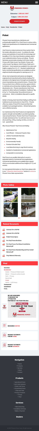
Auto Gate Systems (20, 384)
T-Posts (20, 394)
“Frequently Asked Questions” (15, 171)
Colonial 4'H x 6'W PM (12, 233)
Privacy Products (20, 392)
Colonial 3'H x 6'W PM (12, 229)
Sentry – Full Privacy (11, 282)
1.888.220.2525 (22, 17)
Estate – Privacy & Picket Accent (14, 272)
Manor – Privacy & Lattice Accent (15, 274)
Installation (7, 286)
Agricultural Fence (20, 382)
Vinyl (7, 27)
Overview (7, 268)
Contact (20, 372)
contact (32, 171)
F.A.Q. (5, 288)
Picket (7, 280)
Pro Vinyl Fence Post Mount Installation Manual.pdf (18, 245)
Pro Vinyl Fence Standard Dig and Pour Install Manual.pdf (20, 251)
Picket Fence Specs (12, 237)
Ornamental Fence (20, 388)
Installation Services (20, 409)
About (20, 370)
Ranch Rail (8, 278)
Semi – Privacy (9, 276)
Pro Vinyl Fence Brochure (13, 240)
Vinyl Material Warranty (13, 255)
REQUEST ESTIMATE (19, 21)
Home (3, 27)
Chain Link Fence (20, 386)
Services (20, 368)
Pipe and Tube (20, 390)
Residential (13, 27)
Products (20, 366)
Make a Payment (20, 411)
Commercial (7, 284)
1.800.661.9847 (23, 13)
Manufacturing (20, 406)
